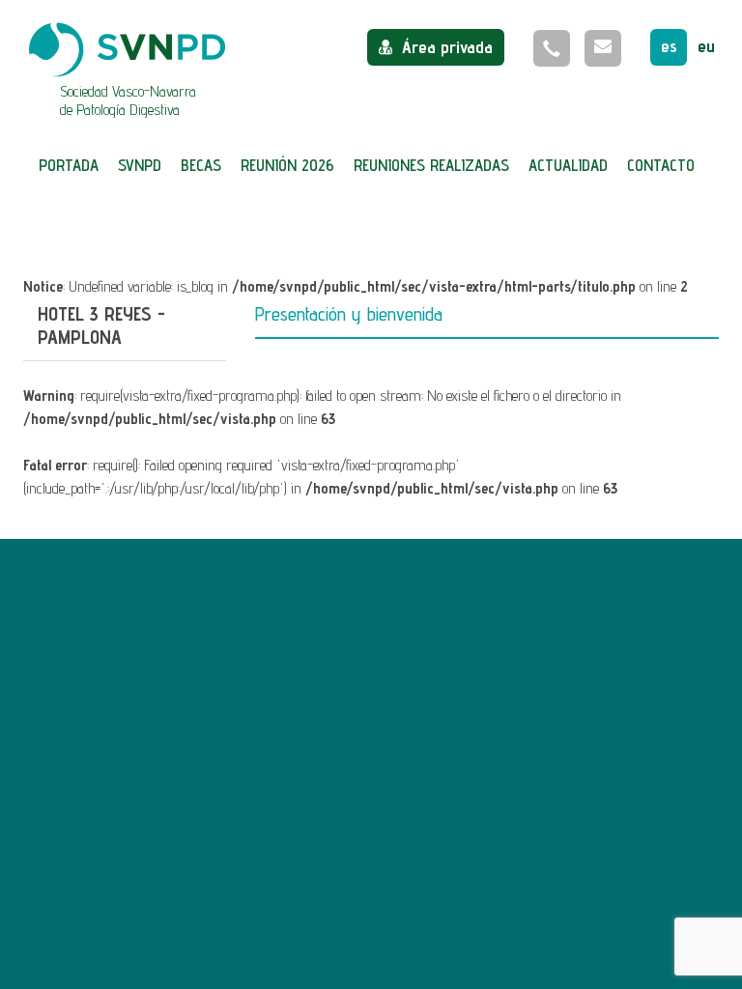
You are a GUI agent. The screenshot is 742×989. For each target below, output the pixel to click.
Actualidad (568, 165)
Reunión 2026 (287, 165)
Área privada (447, 47)
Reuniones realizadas (431, 165)
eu (706, 46)
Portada (69, 165)
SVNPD (139, 165)
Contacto (661, 165)
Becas (201, 165)
